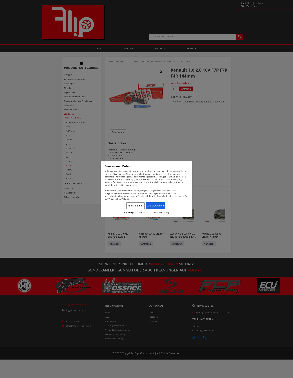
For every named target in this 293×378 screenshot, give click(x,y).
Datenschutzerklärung (159, 212)
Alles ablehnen (135, 205)
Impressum (143, 212)
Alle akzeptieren (155, 205)
